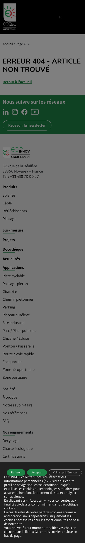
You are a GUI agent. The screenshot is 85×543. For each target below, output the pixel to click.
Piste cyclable (14, 276)
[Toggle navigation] (73, 17)
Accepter (36, 472)
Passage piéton (15, 284)
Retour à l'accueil (17, 82)
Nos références (15, 413)
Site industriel (14, 323)
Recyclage (11, 441)
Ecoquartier (12, 362)
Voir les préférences (65, 472)
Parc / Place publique (20, 330)
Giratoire (10, 291)
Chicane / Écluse (16, 338)
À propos (10, 397)
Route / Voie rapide (18, 354)
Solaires (9, 195)
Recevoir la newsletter (27, 125)
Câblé (7, 203)
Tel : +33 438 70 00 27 (21, 176)
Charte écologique (18, 448)
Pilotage (9, 219)
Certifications (14, 456)
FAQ (6, 421)
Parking (9, 307)
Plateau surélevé (16, 315)
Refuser (16, 472)
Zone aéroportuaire (19, 369)
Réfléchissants (15, 211)
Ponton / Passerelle (18, 346)
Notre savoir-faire (17, 405)
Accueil (8, 44)
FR (60, 17)
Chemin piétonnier (18, 299)
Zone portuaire (15, 377)
